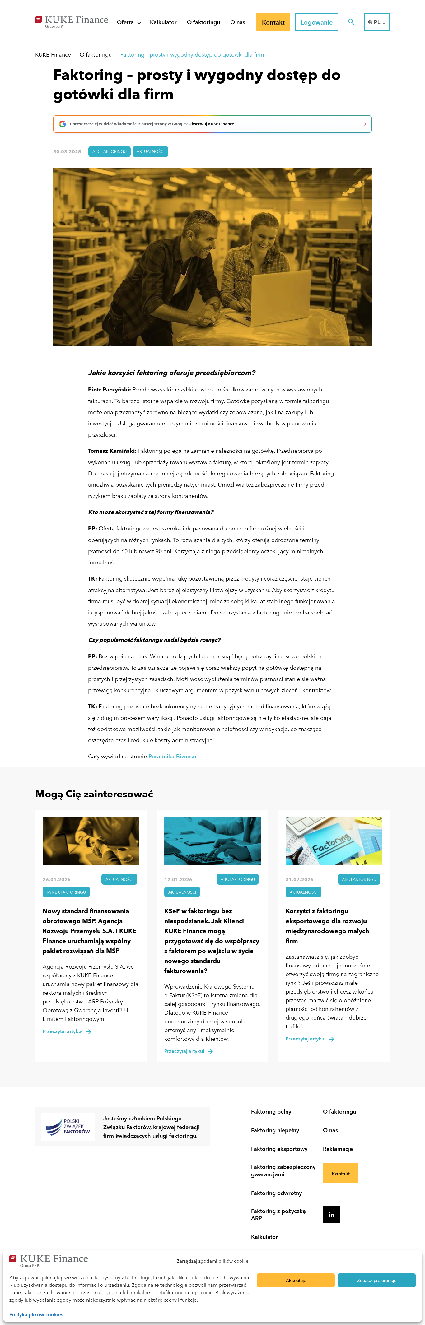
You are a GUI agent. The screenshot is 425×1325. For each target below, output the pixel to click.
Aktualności (150, 151)
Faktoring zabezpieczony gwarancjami (283, 1170)
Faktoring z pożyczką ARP (278, 1214)
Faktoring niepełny (275, 1129)
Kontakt (341, 1173)
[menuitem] (377, 22)
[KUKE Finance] (71, 21)
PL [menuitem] (377, 22)
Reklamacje (338, 1148)
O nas (237, 21)
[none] (377, 22)
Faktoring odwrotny (276, 1192)
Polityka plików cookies (36, 1314)
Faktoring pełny (271, 1111)
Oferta (125, 21)
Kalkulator (163, 21)
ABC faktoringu (109, 151)
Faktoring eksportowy (279, 1148)
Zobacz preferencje (376, 1280)
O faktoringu (203, 21)
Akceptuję (296, 1280)
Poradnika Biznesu (172, 756)
